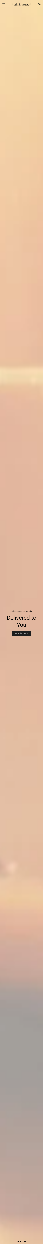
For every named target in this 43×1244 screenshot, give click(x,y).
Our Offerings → (21, 633)
